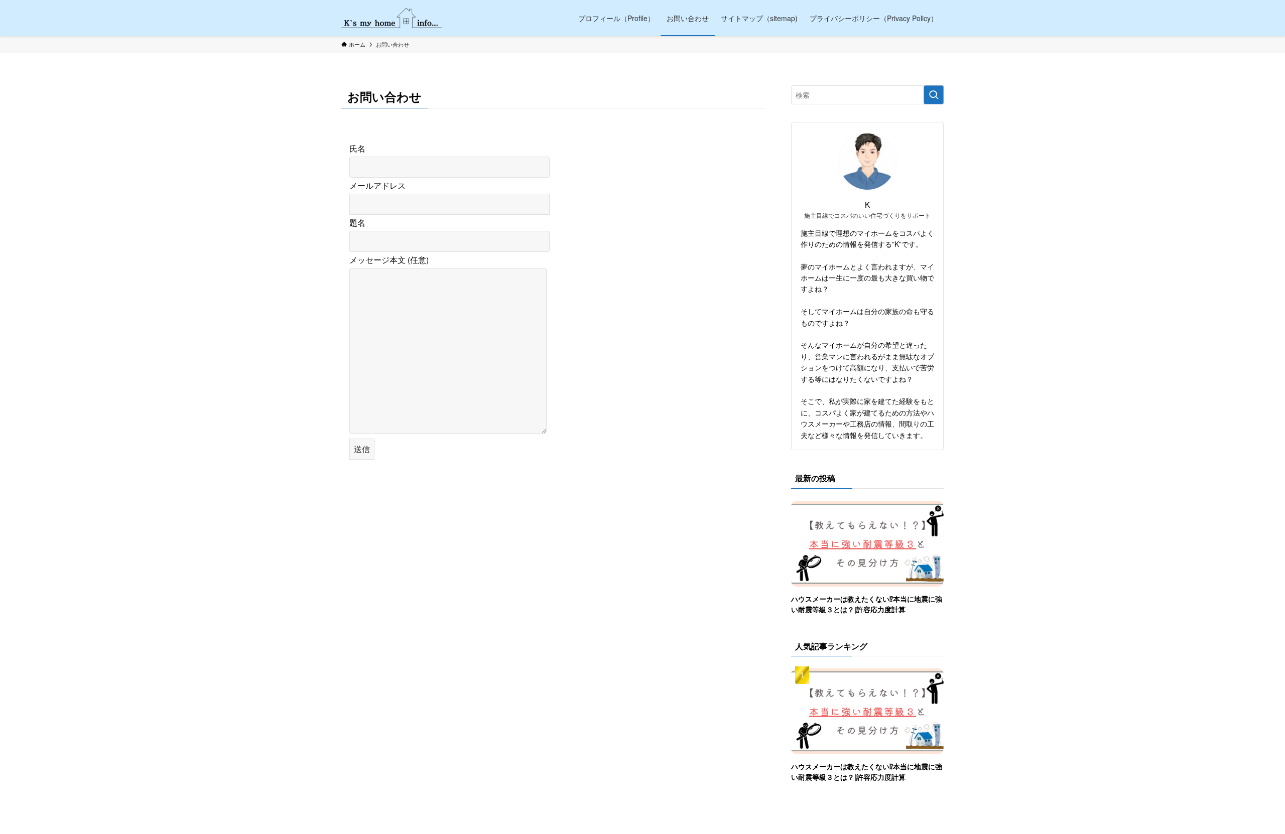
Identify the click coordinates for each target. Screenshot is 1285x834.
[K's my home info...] (391, 18)
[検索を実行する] (934, 94)
